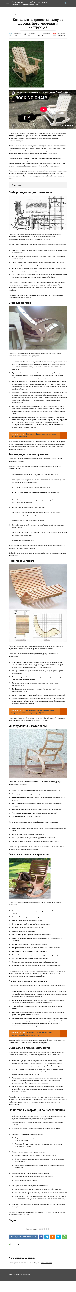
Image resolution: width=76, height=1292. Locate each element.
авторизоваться (46, 1263)
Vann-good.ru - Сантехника (30, 2)
